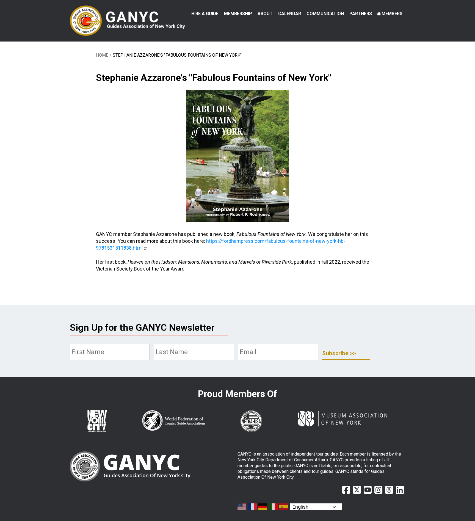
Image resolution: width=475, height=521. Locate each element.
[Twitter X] (357, 490)
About (265, 13)
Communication (325, 13)
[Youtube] (368, 490)
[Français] (252, 506)
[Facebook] (346, 490)
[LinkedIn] (400, 490)
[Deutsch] (263, 506)
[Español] (284, 506)
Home (102, 55)
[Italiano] (273, 506)
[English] (242, 506)
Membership (238, 13)
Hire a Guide (205, 13)
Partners (360, 13)
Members (392, 13)
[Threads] (389, 490)
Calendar (289, 13)
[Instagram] (378, 490)
